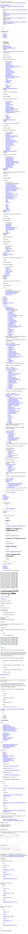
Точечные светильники (11, 185)
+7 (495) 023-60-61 (22, 13)
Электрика (5, 276)
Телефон (17, 835)
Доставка (5, 296)
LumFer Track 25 (9, 159)
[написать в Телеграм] (3, 28)
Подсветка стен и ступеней (12, 194)
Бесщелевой (8, 69)
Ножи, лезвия (9, 248)
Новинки (5, 301)
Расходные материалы (8, 254)
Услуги (4, 277)
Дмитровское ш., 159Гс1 (12, 13)
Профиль (5, 37)
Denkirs (7, 116)
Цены (4, 298)
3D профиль (8, 74)
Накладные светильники (11, 187)
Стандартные (9, 102)
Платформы (8, 224)
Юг (4, 9)
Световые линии (9, 73)
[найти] (15, 561)
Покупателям (6, 43)
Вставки (5, 253)
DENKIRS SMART (10, 158)
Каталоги (8, 272)
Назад (5, 49)
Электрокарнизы (9, 70)
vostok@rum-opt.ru (16, 774)
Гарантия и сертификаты (8, 302)
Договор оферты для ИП (8, 760)
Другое (7, 249)
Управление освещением (11, 196)
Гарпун (7, 270)
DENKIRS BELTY (10, 165)
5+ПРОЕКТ (8, 86)
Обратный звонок (4, 31)
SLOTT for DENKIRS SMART (12, 162)
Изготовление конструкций (12, 292)
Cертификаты (6, 497)
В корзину (3, 618)
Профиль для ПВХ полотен (9, 47)
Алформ (7, 81)
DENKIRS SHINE (10, 160)
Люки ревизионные (10, 228)
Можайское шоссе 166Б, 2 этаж (14, 21)
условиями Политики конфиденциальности (17, 855)
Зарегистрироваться (5, 5)
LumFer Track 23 (9, 167)
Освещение (5, 168)
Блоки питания (9, 195)
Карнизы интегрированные (12, 109)
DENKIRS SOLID (10, 163)
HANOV (8, 251)
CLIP (7, 206)
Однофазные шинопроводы (12, 161)
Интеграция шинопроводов (12, 141)
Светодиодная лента (10, 184)
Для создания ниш (10, 67)
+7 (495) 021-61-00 (20, 17)
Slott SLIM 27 (9, 82)
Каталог (5, 35)
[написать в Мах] (3, 29)
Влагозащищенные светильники (13, 188)
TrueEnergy (8, 202)
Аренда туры (9, 294)
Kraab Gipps (8, 148)
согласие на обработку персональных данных (14, 856)
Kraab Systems (9, 80)
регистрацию (22, 2)
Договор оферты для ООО (9, 758)
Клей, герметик (9, 271)
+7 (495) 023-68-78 (7, 779)
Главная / (5, 565)
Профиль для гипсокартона (9, 119)
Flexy (7, 79)
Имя (1, 835)
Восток (5, 17)
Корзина (5, 36)
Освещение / (6, 568)
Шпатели (8, 247)
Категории (6, 41)
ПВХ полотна (6, 45)
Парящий (8, 63)
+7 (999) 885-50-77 (10, 23)
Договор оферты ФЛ (7, 759)
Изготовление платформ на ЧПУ (13, 291)
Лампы (7, 191)
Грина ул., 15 (8, 9)
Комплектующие (9, 75)
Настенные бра (9, 192)
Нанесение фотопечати (11, 293)
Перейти (13, 343)
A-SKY (7, 205)
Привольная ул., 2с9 (11, 17)
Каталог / (5, 567)
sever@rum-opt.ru (15, 770)
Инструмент (6, 233)
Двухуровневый (9, 65)
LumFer (7, 87)
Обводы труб (9, 226)
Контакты (5, 303)
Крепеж (7, 268)
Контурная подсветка (10, 72)
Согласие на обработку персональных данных (13, 820)
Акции (4, 300)
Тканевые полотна (7, 46)
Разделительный (9, 139)
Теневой (7, 68)
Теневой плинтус (9, 133)
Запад (5, 21)
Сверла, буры (9, 269)
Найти (5, 512)
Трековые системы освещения (12, 76)
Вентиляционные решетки (12, 227)
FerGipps (8, 146)
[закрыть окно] (7, 49)
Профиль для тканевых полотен (10, 88)
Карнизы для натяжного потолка (13, 66)
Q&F (7, 199)
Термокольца (8, 225)
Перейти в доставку (5, 674)
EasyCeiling (5, 299)
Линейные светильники (11, 189)
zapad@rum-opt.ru (15, 779)
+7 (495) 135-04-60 (16, 9)
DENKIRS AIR (9, 166)
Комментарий (4, 845)
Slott (7, 84)
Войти (7, 504)
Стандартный (9, 62)
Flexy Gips (8, 147)
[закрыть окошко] (10, 5)
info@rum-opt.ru (15, 766)
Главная (5, 33)
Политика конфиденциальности (10, 819)
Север (5, 13)
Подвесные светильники (11, 190)
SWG (7, 201)
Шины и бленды (6, 275)
